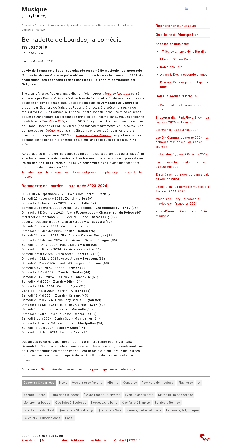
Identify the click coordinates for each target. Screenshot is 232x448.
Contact (120, 440)
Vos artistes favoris (87, 382)
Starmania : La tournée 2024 (177, 130)
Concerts (130, 382)
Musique (34, 9)
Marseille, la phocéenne (175, 395)
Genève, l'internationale (143, 410)
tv (199, 382)
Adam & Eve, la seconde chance (183, 74)
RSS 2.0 (135, 440)
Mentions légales (55, 440)
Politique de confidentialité (90, 440)
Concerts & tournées (49, 25)
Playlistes (185, 382)
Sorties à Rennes (167, 402)
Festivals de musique (157, 382)
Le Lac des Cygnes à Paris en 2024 (182, 154)
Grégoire (52, 130)
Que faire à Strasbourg (76, 410)
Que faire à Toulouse (70, 402)
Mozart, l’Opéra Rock (175, 59)
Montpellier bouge (37, 402)
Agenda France (34, 395)
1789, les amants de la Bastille (183, 51)
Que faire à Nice (110, 410)
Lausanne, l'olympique (182, 410)
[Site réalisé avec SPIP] (204, 438)
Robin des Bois (171, 67)
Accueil (27, 25)
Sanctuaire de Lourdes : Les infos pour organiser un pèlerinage (88, 369)
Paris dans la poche (65, 395)
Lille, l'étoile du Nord (38, 410)
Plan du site (31, 440)
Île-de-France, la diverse (102, 395)
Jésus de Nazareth (116, 93)
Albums (112, 382)
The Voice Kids (53, 121)
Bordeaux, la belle (104, 402)
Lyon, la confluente (139, 395)
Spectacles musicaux (80, 25)
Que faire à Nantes (136, 402)
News (63, 382)
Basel (69, 418)
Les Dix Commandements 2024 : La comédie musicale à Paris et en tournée (182, 142)
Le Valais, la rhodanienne (42, 418)
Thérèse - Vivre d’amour (93, 135)
